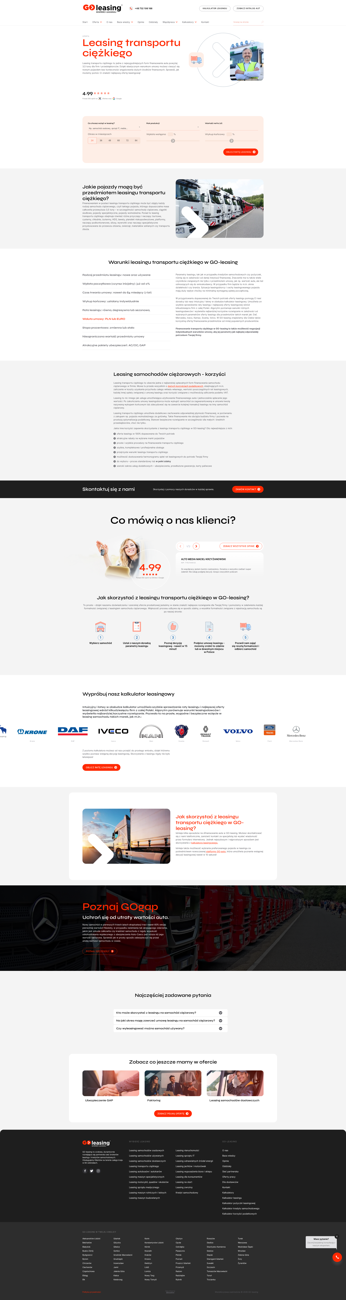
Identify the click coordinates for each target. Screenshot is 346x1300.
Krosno (148, 1259)
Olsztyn (179, 1238)
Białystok (86, 1247)
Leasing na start (184, 1182)
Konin (147, 1238)
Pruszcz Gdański (183, 1263)
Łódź (147, 1267)
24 (92, 140)
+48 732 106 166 (143, 8)
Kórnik (147, 1247)
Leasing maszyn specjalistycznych (146, 1176)
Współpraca (169, 22)
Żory (240, 1259)
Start (85, 22)
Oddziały (153, 22)
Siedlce (210, 1242)
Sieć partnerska (230, 1171)
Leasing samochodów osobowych (146, 1150)
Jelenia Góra (119, 1271)
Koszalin (148, 1251)
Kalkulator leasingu (232, 1198)
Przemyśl (180, 1267)
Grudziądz (118, 1259)
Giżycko (117, 1242)
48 (110, 140)
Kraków (148, 1255)
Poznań (179, 1259)
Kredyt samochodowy (187, 1192)
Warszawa (242, 1242)
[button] (196, 546)
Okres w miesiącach (100, 134)
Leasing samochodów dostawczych (147, 1161)
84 (136, 140)
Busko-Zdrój (87, 1251)
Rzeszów (211, 1238)
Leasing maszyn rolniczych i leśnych (147, 1192)
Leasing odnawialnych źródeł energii (194, 1161)
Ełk (83, 1279)
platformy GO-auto (216, 851)
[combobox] (114, 128)
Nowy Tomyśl (151, 1279)
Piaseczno (180, 1251)
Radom (179, 1271)
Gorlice (117, 1251)
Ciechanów (87, 1267)
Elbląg (85, 1275)
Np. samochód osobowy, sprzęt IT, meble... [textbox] (108, 128)
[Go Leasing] (102, 8)
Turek (240, 1238)
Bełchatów (87, 1242)
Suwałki (210, 1263)
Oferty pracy (228, 1176)
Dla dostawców (230, 1182)
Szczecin (211, 1267)
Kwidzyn (148, 1263)
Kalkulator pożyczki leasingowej (238, 1203)
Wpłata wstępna (161, 134)
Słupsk (210, 1255)
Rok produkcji (153, 123)
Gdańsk (117, 1238)
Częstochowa (88, 1271)
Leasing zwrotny (184, 1187)
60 (118, 140)
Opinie (141, 22)
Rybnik (179, 1279)
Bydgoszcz (87, 1255)
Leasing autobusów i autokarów (145, 1171)
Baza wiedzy (123, 22)
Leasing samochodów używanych (146, 1155)
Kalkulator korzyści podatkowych (239, 1213)
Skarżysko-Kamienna (216, 1247)
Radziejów (180, 1275)
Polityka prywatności (91, 1292)
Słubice (210, 1251)
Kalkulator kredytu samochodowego (241, 1208)
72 (127, 140)
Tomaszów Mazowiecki (217, 1271)
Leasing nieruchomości (187, 1150)
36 (101, 140)
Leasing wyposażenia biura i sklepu (194, 1171)
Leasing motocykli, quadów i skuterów (149, 1182)
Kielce (116, 1275)
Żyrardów (242, 1263)
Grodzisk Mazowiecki (123, 1255)
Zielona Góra (243, 1255)
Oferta (95, 22)
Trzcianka (211, 1279)
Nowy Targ (149, 1275)
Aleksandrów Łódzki (91, 1238)
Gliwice (117, 1247)
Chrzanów (86, 1263)
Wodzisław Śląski (245, 1247)
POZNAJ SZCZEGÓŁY (98, 951)
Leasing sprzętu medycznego (144, 1187)
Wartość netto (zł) (213, 123)
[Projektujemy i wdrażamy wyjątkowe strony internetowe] (170, 1291)
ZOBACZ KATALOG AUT (248, 8)
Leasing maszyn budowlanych (144, 1198)
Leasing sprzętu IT (185, 1155)
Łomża (148, 1271)
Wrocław (241, 1251)
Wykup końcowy (219, 134)
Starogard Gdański (215, 1259)
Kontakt (205, 22)
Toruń (209, 1275)
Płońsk (179, 1255)
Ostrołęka (180, 1247)
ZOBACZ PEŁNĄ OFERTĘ (170, 1113)
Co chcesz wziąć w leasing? (101, 123)
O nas (109, 22)
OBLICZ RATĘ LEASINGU (99, 767)
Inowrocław (119, 1263)
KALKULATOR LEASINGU (215, 8)
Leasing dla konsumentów (189, 1176)
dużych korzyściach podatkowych (185, 386)
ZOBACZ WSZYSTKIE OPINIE (239, 546)
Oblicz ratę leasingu (238, 152)
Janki (116, 1267)
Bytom (85, 1259)
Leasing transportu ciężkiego (144, 1166)
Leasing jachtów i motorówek (191, 1166)
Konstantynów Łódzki (154, 1242)
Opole (178, 1242)
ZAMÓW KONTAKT (246, 489)
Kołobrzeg (118, 1279)
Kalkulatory (188, 22)
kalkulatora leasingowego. (204, 842)
